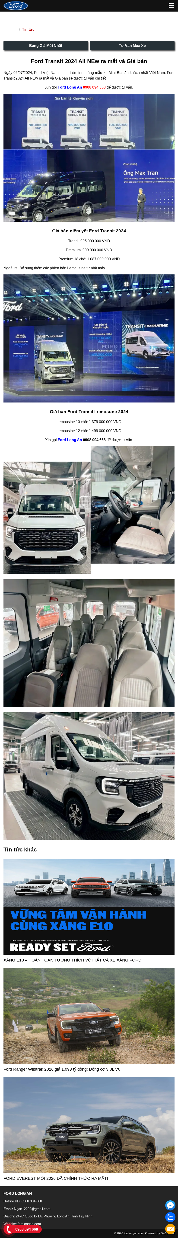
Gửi (97, 104)
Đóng (80, 104)
